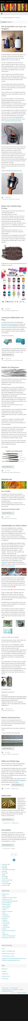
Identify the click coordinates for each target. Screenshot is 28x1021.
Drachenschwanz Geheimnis (9, 930)
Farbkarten (5, 920)
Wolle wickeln (6, 908)
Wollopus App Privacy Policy (8, 937)
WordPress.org (5, 978)
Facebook (3, 562)
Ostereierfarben (6, 923)
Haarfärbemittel (6, 927)
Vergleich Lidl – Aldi (7, 899)
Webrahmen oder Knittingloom (10, 897)
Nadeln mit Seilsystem (10, 367)
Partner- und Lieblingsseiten (9, 936)
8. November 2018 (8, 708)
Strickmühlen (17, 199)
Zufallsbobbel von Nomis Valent (14, 526)
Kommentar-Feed (6, 976)
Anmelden (4, 971)
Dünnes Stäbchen (6, 906)
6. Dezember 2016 (6, 823)
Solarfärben (5, 925)
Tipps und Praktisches (12, 518)
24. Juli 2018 (7, 752)
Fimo (4, 932)
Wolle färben (5, 918)
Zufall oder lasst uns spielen (8, 953)
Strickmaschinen (15, 754)
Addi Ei (4, 913)
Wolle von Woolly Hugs (10, 761)
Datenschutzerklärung (10, 1)
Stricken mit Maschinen (9, 199)
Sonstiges (4, 929)
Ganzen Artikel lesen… (7, 354)
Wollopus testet (15, 310)
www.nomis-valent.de (10, 566)
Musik (3, 948)
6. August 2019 (8, 358)
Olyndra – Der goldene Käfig (8, 951)
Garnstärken (6, 830)
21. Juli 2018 (7, 788)
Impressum (20, 1)
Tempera (19, 992)
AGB (16, 1)
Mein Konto (3, 1)
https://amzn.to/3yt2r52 (16, 170)
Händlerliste (22, 780)
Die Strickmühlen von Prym (8, 956)
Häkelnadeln (6, 796)
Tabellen (13, 848)
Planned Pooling (6, 904)
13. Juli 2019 (7, 470)
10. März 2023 (8, 197)
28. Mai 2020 (7, 308)
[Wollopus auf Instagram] (14, 860)
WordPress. (24, 992)
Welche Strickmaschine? (10, 718)
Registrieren (4, 968)
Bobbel (6, 518)
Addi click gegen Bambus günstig (10, 901)
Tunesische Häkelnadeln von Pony (9, 360)
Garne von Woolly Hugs (7, 310)
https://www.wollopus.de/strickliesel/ (12, 120)
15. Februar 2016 (6, 848)
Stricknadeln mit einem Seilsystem (9, 324)
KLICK (9, 689)
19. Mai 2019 (7, 516)
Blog (4, 199)
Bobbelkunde (6, 479)
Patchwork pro (6, 922)
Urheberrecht (6, 934)
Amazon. (17, 782)
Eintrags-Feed (5, 973)
